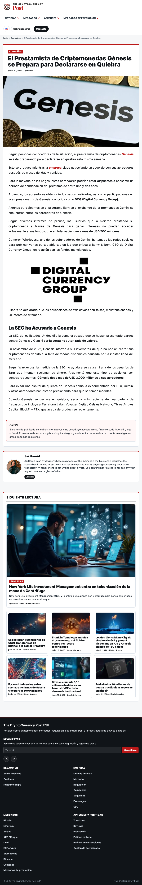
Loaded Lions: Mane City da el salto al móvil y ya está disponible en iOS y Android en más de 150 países (113, 642)
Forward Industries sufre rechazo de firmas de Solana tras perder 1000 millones (26, 687)
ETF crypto (9, 848)
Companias (79, 790)
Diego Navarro (30, 694)
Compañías (16, 38)
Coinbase (8, 864)
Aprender (50, 18)
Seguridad (79, 795)
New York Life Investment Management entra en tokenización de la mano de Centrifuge (69, 589)
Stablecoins (10, 853)
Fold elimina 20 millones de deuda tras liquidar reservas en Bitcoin (114, 687)
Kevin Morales (33, 603)
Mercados (30, 18)
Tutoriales (79, 820)
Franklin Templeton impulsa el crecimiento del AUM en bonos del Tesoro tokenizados (70, 642)
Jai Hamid (28, 71)
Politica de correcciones (87, 842)
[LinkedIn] (14, 759)
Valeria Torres (29, 650)
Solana (7, 831)
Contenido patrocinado (86, 848)
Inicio (5, 38)
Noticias (10, 18)
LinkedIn (30, 477)
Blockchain (79, 831)
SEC (75, 806)
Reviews (78, 826)
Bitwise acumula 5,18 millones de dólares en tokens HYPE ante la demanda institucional (66, 687)
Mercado (78, 779)
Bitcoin (7, 820)
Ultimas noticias (82, 773)
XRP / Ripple (10, 837)
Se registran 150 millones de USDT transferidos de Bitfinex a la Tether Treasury (26, 642)
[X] (6, 759)
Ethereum (8, 826)
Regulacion (79, 784)
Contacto (41, 28)
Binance (8, 859)
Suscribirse (130, 750)
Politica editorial (82, 837)
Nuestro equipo (12, 784)
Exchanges (79, 801)
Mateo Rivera (115, 650)
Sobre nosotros (21, 28)
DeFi (6, 842)
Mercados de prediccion (80, 18)
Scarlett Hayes (74, 695)
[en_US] (6, 29)
